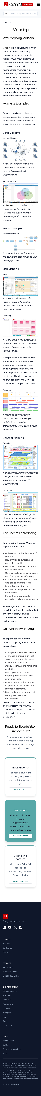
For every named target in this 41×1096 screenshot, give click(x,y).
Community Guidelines (12, 1049)
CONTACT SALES (20, 790)
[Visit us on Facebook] (20, 927)
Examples (7, 1012)
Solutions (7, 995)
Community (7, 1025)
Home (5, 22)
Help (4, 1017)
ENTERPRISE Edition (11, 976)
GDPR (5, 1045)
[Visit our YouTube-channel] (9, 927)
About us (6, 943)
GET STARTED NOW (20, 836)
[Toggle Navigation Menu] (38, 4)
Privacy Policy (8, 1040)
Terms (5, 952)
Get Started (27, 4)
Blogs (5, 1021)
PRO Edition (8, 967)
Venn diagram (12, 205)
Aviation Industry (10, 991)
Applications (8, 1004)
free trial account (27, 652)
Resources (7, 1000)
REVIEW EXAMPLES (20, 881)
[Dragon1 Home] (13, 4)
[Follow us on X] (15, 927)
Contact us (7, 948)
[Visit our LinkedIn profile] (4, 927)
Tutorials (6, 1008)
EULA (5, 1053)
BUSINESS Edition (10, 972)
